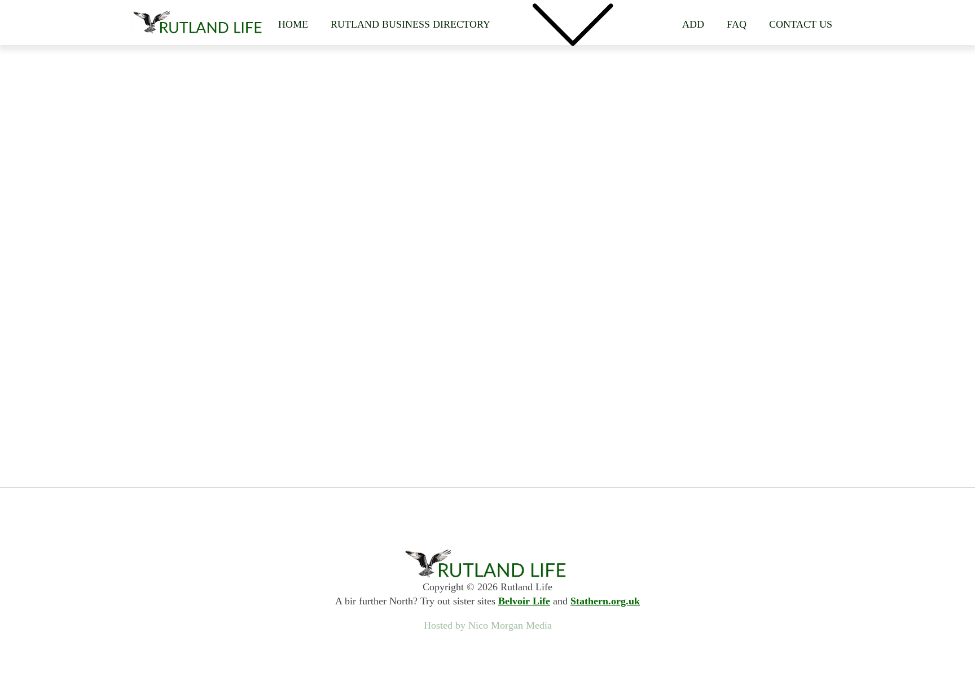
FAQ (736, 24)
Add (693, 24)
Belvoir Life (524, 601)
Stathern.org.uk (605, 601)
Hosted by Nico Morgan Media (488, 625)
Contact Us (800, 24)
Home (293, 24)
